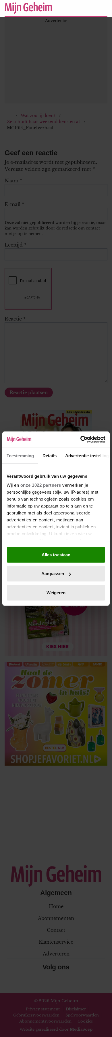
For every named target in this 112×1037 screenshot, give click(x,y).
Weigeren (56, 592)
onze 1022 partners (40, 485)
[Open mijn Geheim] (86, 8)
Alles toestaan (56, 554)
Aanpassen (52, 573)
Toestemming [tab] (20, 455)
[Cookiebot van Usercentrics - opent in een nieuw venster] (80, 439)
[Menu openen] (67, 8)
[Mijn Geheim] (28, 8)
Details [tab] (50, 455)
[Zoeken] (102, 8)
